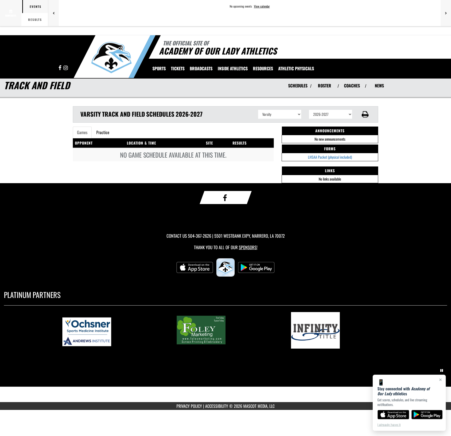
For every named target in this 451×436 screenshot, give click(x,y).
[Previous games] (53, 13)
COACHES (352, 85)
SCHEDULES (297, 85)
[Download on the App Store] (393, 414)
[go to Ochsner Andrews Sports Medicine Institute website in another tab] (111, 330)
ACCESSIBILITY (216, 406)
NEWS (379, 85)
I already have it (389, 425)
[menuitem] (177, 68)
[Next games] (446, 13)
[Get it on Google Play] (427, 414)
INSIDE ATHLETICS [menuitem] (233, 68)
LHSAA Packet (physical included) (330, 157)
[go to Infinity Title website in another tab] (340, 330)
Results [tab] (35, 19)
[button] (365, 114)
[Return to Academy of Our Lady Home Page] (112, 57)
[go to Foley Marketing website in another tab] (225, 330)
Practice (102, 132)
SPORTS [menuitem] (159, 68)
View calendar (262, 6)
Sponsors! (248, 247)
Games (82, 132)
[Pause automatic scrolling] (442, 370)
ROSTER (324, 85)
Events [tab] (35, 6)
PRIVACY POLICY (189, 406)
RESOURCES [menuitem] (263, 68)
